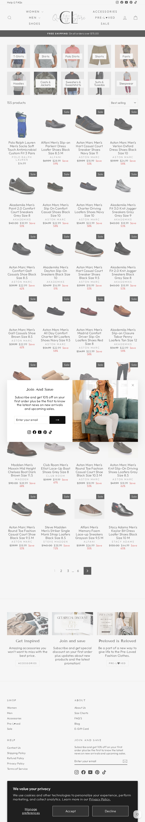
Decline (110, 811)
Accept (70, 811)
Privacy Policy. (100, 799)
